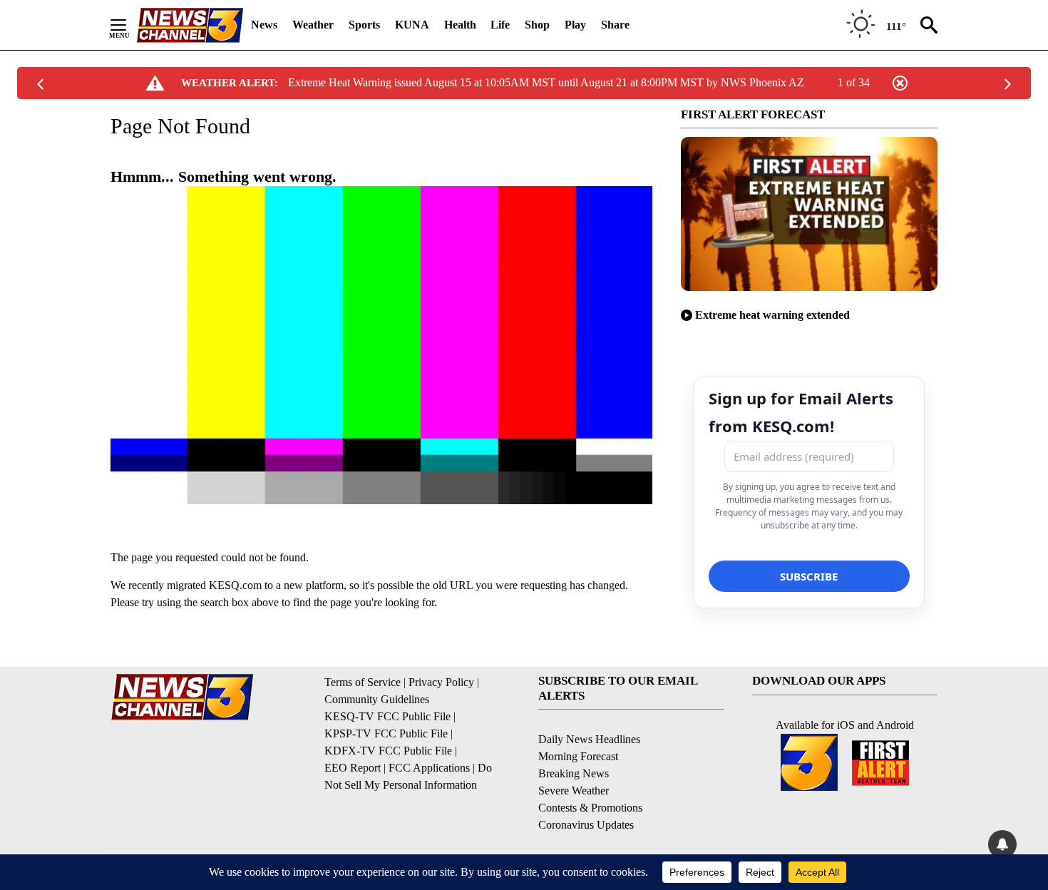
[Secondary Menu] (129, 25)
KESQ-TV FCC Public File (387, 716)
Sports (364, 25)
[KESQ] (189, 25)
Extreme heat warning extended (772, 315)
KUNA (412, 25)
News (264, 25)
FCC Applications (429, 768)
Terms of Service (362, 682)
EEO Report (352, 768)
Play (575, 25)
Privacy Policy (441, 682)
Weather (313, 25)
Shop (537, 25)
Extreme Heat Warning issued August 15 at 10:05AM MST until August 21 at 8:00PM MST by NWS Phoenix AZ (546, 82)
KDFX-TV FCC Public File (388, 751)
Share (615, 25)
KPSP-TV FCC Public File (386, 733)
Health (460, 25)
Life (500, 25)
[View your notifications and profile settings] (1002, 844)
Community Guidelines (376, 699)
